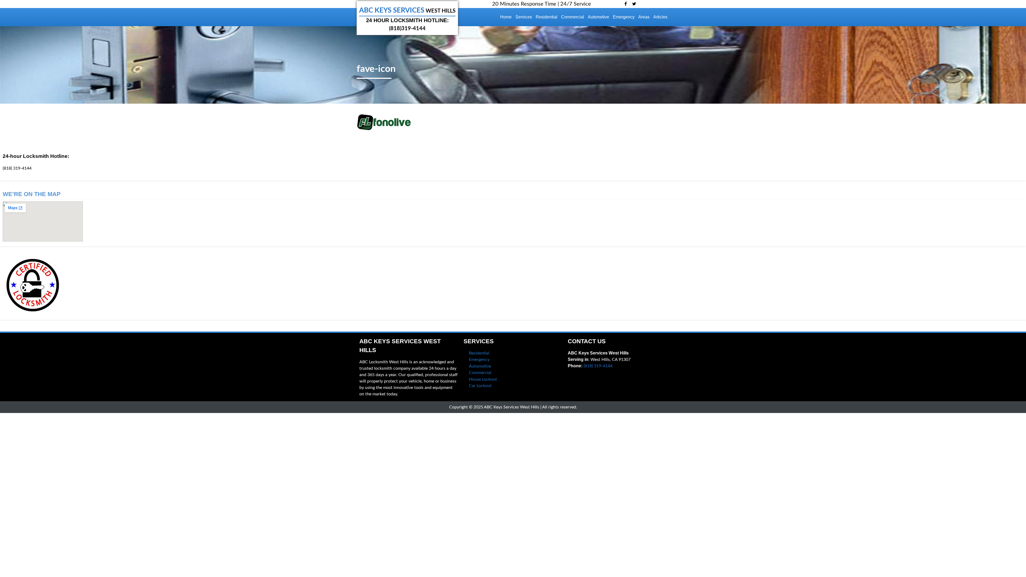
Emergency (624, 17)
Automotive (598, 17)
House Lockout (483, 379)
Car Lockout (480, 386)
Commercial (572, 17)
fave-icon (376, 69)
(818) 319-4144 (17, 168)
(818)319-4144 (407, 28)
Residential (546, 17)
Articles (660, 17)
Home (506, 17)
